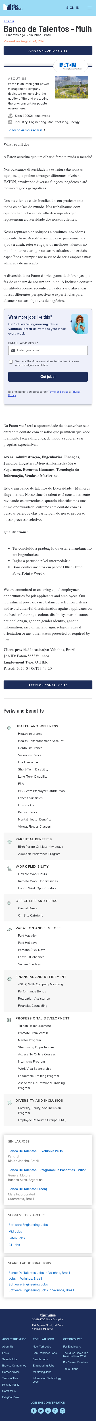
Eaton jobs (16, 1238)
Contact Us (9, 1391)
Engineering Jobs (43, 1365)
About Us (7, 1346)
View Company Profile (25, 130)
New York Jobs (42, 1346)
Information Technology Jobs (47, 1379)
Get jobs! (48, 377)
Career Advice (11, 1372)
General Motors (19, 1175)
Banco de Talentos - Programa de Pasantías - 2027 (47, 1170)
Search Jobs (9, 1359)
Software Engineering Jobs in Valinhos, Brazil (41, 1290)
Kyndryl (13, 1156)
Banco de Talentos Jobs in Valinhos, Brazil (39, 1273)
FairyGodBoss (10, 1397)
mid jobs (15, 1231)
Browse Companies (14, 1365)
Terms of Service (58, 391)
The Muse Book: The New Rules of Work (75, 1354)
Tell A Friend (70, 1369)
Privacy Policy (10, 1384)
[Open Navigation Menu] (89, 8)
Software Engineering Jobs (28, 1284)
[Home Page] (15, 8)
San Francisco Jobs (45, 1353)
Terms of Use (10, 1378)
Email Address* (23, 343)
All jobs (14, 1245)
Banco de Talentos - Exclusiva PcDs (35, 1151)
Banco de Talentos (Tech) (27, 1189)
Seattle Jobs (40, 1359)
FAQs (5, 1353)
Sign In (72, 8)
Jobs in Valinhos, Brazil (25, 1278)
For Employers (72, 1346)
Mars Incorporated (21, 1194)
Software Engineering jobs (28, 1224)
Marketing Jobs (42, 1372)
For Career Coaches (75, 1362)
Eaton (9, 21)
